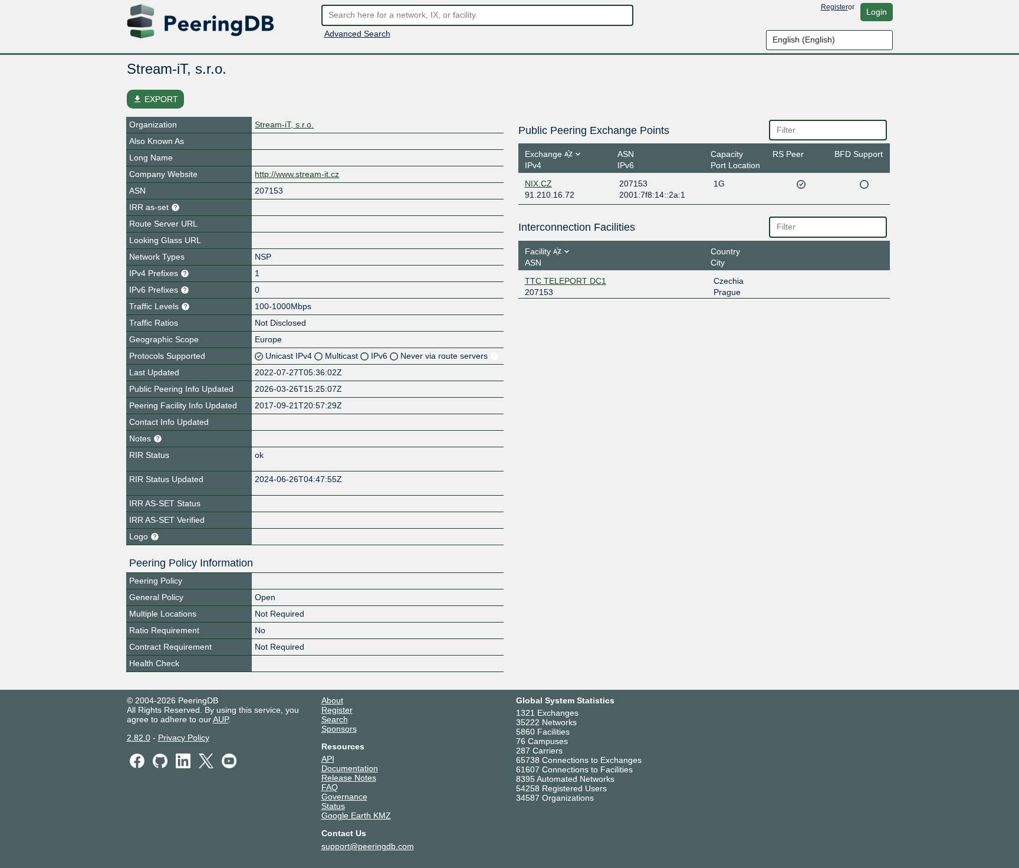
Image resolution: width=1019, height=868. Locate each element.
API (327, 759)
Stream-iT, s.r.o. (284, 124)
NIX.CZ (538, 183)
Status (333, 806)
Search (334, 719)
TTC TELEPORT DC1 (565, 281)
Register (834, 7)
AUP (220, 719)
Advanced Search (357, 33)
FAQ (329, 787)
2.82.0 (138, 737)
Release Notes (348, 777)
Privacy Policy (183, 737)
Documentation (349, 768)
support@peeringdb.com (367, 846)
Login (876, 12)
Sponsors (339, 728)
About (332, 700)
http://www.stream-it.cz (297, 174)
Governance (344, 796)
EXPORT (155, 99)
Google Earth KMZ (356, 815)
